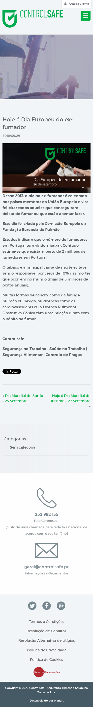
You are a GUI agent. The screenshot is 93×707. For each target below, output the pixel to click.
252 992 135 (46, 514)
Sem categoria (22, 447)
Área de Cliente (79, 3)
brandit (58, 700)
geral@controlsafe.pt (46, 566)
